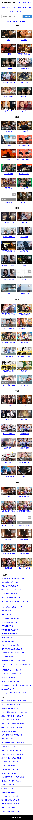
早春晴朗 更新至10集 (7, 626)
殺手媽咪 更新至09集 (7, 656)
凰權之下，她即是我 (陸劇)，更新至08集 (13, 723)
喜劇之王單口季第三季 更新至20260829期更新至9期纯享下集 (16, 665)
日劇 (8, 7)
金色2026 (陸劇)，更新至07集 (9, 796)
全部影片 (24, 21)
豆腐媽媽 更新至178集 (7, 689)
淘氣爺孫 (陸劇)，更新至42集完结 (11, 781)
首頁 (18, 2)
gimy (7, 21)
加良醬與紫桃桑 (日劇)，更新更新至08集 (13, 754)
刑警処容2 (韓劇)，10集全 (8, 784)
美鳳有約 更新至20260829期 (9, 633)
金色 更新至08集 (6, 611)
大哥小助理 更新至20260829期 (10, 618)
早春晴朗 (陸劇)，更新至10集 (9, 769)
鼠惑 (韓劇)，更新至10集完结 (9, 708)
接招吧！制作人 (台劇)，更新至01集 (11, 727)
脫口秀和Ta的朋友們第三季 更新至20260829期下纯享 (16, 685)
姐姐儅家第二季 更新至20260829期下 (11, 677)
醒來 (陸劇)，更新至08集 (8, 765)
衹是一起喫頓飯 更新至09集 (9, 593)
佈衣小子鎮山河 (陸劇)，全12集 (10, 720)
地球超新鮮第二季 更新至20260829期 (11, 590)
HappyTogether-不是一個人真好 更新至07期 (13, 693)
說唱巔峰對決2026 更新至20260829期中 (12, 578)
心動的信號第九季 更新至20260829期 (11, 607)
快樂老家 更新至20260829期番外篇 (11, 670)
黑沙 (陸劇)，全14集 (7, 739)
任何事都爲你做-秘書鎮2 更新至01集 (11, 649)
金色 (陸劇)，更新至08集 (8, 792)
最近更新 (12, 21)
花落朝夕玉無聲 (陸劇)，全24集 (10, 811)
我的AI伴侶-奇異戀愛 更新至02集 (10, 597)
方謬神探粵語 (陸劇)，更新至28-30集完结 (13, 735)
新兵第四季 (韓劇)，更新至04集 (10, 800)
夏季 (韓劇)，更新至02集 (8, 731)
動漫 (21, 12)
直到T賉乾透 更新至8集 (8, 641)
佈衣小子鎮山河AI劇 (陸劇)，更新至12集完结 (14, 712)
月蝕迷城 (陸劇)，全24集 (8, 773)
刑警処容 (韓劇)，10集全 (8, 788)
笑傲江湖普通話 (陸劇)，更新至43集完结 (13, 777)
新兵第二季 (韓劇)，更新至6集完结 (11, 750)
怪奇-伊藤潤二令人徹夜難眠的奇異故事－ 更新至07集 (16, 602)
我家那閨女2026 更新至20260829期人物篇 (13, 660)
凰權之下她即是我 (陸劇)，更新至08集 (12, 716)
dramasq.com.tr (16, 817)
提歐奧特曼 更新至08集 (8, 637)
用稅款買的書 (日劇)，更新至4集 (10, 704)
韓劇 (3, 7)
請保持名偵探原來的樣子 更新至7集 (11, 582)
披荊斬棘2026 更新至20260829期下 (11, 674)
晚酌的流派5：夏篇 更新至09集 (10, 681)
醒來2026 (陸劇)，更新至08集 (9, 762)
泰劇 (13, 7)
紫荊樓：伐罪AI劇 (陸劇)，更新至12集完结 (13, 700)
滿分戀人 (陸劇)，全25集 (8, 807)
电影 (11, 12)
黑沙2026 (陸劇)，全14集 (8, 746)
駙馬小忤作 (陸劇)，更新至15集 (10, 804)
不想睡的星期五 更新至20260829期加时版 (13, 653)
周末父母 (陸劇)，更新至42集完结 (11, 758)
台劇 (29, 2)
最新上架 (18, 21)
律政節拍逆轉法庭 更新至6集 (9, 586)
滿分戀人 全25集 (6, 614)
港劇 (19, 7)
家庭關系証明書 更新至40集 (9, 622)
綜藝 (16, 12)
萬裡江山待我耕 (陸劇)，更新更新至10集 (13, 742)
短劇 (29, 7)
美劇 (24, 7)
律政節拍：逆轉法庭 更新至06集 (10, 630)
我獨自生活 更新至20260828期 (10, 645)
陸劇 (24, 2)
